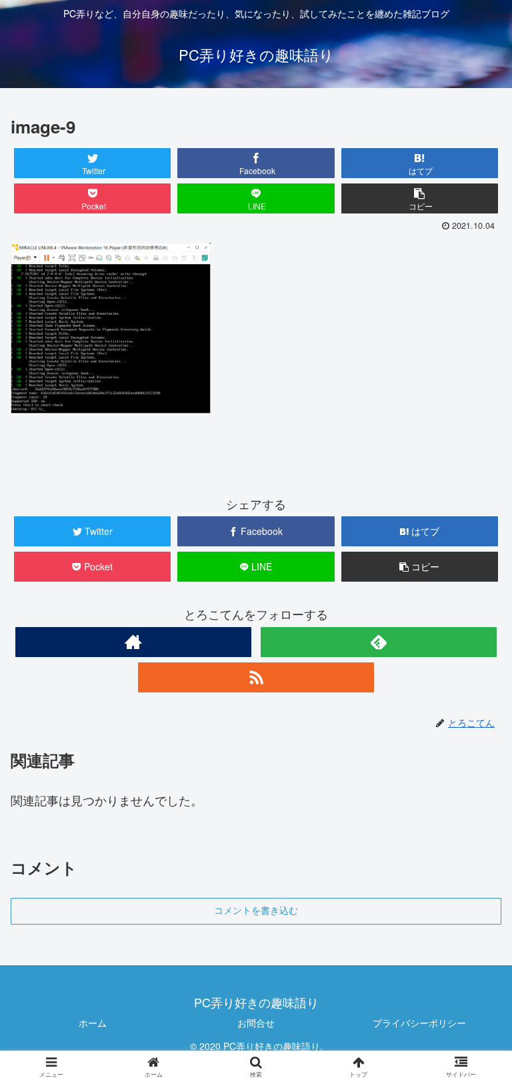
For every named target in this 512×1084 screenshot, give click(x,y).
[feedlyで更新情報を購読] (378, 642)
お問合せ (256, 1022)
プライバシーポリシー (419, 1022)
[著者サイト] (133, 642)
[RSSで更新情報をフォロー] (255, 677)
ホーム (93, 1022)
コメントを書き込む (256, 910)
